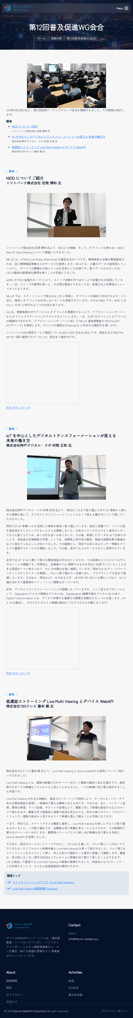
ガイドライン (14, 995)
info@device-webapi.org (83, 939)
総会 (71, 981)
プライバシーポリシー (115, 1011)
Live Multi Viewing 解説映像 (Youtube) (35, 888)
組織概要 (11, 981)
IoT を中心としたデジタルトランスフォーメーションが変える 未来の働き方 (58, 136)
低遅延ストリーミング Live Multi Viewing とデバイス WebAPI (49, 147)
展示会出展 (75, 995)
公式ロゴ (11, 1001)
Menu (120, 8)
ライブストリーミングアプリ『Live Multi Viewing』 (43, 882)
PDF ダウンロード (18, 407)
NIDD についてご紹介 (25, 126)
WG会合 (73, 987)
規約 (9, 987)
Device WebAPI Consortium (30, 1011)
